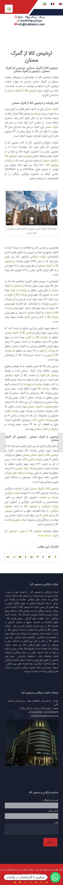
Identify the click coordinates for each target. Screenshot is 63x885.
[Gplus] (25, 882)
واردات (36, 114)
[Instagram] (20, 882)
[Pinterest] (41, 882)
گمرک (27, 317)
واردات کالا (43, 389)
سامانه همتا (44, 535)
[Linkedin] (36, 882)
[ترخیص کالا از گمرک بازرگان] (60, 442)
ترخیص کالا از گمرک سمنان (31, 57)
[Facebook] (30, 882)
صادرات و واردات (32, 384)
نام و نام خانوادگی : (50, 800)
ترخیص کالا (24, 596)
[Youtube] (15, 882)
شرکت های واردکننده (16, 520)
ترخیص (28, 156)
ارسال (50, 842)
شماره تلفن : (52, 810)
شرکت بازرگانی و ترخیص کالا (41, 506)
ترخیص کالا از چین (30, 531)
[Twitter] (46, 882)
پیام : (56, 822)
